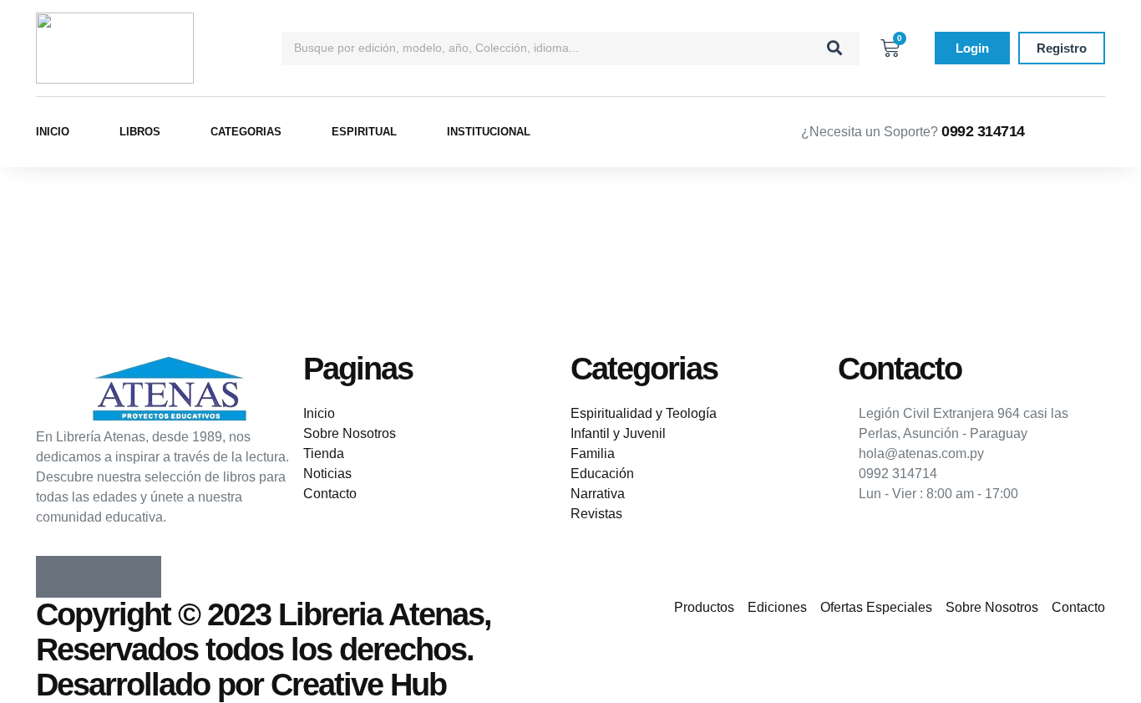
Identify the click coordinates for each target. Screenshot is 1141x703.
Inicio (52, 131)
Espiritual (364, 131)
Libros (139, 131)
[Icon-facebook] (57, 577)
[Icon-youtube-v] (140, 577)
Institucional (488, 131)
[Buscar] (834, 48)
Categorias (245, 131)
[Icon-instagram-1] (98, 577)
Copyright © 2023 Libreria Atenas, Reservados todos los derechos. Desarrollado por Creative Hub (263, 649)
